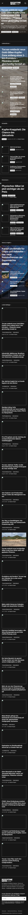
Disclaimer (20, 910)
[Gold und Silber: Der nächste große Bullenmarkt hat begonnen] (14, 159)
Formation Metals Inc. (6, 810)
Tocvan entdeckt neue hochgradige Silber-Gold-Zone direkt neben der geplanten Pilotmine (13, 550)
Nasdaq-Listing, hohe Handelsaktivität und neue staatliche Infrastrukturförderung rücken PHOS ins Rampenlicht (14, 410)
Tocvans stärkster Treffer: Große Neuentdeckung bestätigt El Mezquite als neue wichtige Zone (14, 466)
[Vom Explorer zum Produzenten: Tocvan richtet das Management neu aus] (14, 484)
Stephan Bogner (11, 195)
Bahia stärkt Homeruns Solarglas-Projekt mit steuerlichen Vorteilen (13, 605)
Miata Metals (4, 724)
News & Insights (5, 264)
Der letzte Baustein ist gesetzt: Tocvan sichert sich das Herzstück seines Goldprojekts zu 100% (13, 660)
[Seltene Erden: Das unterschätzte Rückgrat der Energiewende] (14, 275)
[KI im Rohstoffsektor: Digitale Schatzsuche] (14, 294)
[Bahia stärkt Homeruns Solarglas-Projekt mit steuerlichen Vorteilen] (14, 595)
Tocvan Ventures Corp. (6, 31)
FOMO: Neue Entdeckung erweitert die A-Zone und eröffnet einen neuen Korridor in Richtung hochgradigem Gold (14, 804)
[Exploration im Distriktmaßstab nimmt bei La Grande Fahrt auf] (14, 736)
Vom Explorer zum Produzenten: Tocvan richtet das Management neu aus (14, 494)
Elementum (4, 195)
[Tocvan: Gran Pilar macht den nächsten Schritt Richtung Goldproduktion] (14, 850)
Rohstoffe (4, 139)
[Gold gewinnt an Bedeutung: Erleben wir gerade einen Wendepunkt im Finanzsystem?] (14, 220)
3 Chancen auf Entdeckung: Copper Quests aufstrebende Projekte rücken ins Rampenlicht (14, 832)
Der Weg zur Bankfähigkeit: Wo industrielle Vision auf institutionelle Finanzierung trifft (13, 522)
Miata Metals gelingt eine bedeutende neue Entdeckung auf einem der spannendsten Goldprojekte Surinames (13, 718)
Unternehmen (15, 31)
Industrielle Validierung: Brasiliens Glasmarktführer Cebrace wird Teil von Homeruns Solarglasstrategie (13, 355)
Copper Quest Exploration (7, 837)
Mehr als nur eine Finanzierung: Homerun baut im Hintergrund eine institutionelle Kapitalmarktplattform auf (14, 688)
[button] (2, 3)
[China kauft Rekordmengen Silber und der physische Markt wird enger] (14, 208)
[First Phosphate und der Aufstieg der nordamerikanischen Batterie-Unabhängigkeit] (14, 428)
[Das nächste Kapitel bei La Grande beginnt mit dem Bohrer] (14, 95)
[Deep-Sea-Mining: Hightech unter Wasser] (14, 284)
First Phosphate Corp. (15, 111)
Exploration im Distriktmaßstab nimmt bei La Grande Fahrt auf (12, 746)
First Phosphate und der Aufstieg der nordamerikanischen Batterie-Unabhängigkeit (14, 438)
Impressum (18, 902)
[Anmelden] (24, 898)
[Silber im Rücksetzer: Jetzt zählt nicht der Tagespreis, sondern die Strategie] (14, 231)
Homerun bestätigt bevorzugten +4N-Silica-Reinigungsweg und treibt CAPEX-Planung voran (14, 632)
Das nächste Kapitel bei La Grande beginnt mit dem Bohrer (13, 382)
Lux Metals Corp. (14, 97)
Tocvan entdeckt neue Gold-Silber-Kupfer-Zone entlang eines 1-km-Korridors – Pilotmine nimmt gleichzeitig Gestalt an (13, 326)
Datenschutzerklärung (9, 902)
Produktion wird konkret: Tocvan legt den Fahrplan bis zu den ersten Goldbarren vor (14, 578)
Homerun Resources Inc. (16, 83)
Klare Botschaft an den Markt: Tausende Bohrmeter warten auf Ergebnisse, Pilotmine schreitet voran (12, 774)
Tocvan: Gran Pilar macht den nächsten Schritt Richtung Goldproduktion (11, 860)
